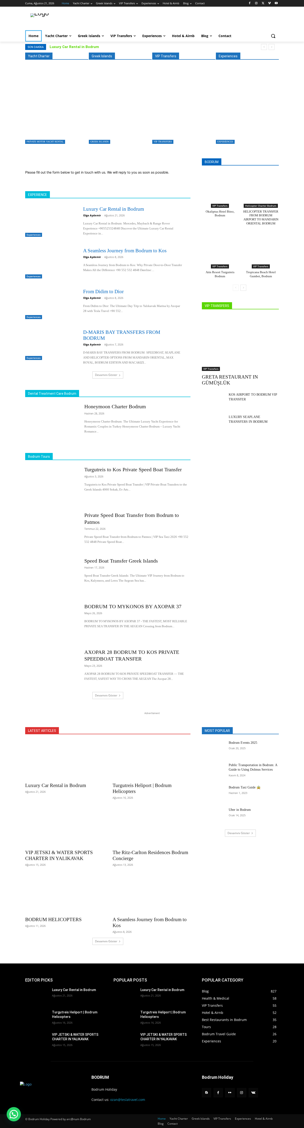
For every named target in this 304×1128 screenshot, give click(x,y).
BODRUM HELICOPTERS (53, 919)
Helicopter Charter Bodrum (260, 205)
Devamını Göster (106, 375)
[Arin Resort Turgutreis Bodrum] (219, 246)
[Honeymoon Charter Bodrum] (51, 421)
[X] (263, 3)
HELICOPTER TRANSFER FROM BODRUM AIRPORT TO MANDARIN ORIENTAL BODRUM (260, 217)
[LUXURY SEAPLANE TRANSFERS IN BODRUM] (213, 423)
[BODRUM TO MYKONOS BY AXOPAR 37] (51, 621)
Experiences (225, 141)
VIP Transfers (163, 141)
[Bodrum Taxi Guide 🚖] (213, 793)
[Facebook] (249, 3)
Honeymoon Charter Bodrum (115, 406)
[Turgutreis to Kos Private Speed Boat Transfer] (119, 107)
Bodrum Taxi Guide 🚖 (245, 787)
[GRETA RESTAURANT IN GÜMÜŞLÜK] (182, 107)
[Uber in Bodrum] (213, 815)
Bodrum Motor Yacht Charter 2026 (51, 129)
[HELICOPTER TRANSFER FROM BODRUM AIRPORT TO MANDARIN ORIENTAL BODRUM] (260, 186)
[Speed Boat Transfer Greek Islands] (51, 576)
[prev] (264, 47)
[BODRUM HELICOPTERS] (64, 894)
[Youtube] (276, 3)
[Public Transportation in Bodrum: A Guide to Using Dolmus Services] (213, 771)
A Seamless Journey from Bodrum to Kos (124, 250)
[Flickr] (229, 1092)
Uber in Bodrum (240, 810)
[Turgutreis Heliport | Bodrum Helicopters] (151, 759)
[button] (273, 36)
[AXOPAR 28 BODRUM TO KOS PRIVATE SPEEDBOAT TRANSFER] (51, 667)
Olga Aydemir (92, 215)
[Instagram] (256, 3)
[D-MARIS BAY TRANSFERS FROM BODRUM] (50, 344)
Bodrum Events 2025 (243, 742)
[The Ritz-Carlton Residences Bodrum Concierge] (151, 826)
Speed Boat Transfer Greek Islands (121, 561)
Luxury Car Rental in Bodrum (74, 47)
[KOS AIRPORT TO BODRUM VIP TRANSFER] (213, 400)
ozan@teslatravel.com (127, 1099)
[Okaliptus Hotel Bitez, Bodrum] (219, 186)
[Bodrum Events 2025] (213, 748)
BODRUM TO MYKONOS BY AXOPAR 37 (132, 606)
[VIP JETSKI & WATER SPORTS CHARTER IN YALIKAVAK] (64, 826)
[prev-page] (236, 288)
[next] (272, 47)
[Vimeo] (269, 3)
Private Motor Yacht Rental (45, 141)
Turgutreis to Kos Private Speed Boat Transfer (118, 129)
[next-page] (243, 288)
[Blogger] (206, 1092)
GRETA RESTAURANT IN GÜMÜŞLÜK (180, 129)
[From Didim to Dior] (50, 303)
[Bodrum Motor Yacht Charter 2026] (55, 107)
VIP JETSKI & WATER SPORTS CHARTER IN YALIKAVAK (59, 855)
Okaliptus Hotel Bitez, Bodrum (220, 213)
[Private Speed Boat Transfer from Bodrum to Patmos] (51, 530)
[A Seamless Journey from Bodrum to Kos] (50, 262)
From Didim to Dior (103, 291)
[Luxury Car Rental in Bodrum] (246, 107)
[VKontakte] (253, 1092)
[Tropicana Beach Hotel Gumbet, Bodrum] (260, 246)
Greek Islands (99, 141)
